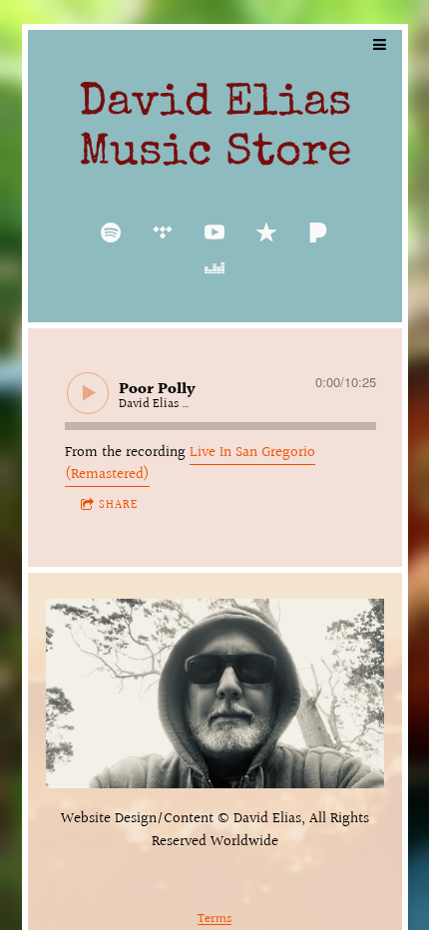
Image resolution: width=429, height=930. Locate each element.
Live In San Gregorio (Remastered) (190, 464)
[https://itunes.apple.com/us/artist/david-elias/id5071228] (266, 232)
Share (118, 505)
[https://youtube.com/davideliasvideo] (214, 232)
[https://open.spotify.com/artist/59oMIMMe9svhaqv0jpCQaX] (111, 232)
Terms (214, 919)
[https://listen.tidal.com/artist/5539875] (163, 232)
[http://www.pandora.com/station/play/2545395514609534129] (318, 232)
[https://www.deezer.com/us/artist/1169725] (214, 268)
